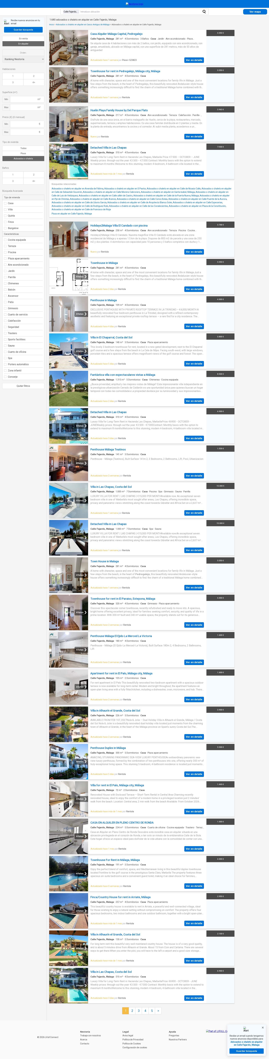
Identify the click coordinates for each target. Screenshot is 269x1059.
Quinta (11, 215)
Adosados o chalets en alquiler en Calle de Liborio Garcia (79, 202)
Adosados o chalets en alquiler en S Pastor (125, 188)
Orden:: (23, 53)
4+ (34, 82)
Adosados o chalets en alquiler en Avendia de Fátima (77, 188)
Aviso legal (128, 1035)
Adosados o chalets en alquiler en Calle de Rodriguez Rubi (80, 206)
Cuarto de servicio (18, 314)
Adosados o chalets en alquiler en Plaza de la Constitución (197, 206)
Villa (10, 209)
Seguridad (13, 327)
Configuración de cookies (135, 1047)
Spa (10, 358)
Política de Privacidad (133, 1039)
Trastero (12, 333)
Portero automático (18, 364)
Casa (10, 203)
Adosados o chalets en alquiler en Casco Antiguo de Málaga (83, 24)
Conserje (13, 376)
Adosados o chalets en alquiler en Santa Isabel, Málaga (168, 192)
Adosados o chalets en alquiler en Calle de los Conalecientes (138, 206)
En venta (23, 38)
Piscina (12, 252)
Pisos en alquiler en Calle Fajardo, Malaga (72, 213)
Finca (11, 221)
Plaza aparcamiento (18, 258)
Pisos (23, 153)
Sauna (11, 345)
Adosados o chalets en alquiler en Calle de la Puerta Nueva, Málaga (166, 195)
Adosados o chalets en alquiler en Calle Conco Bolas (142, 199)
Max (6, 107)
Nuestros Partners (178, 1039)
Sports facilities (16, 339)
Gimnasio (13, 308)
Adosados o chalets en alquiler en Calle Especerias (197, 202)
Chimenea (13, 283)
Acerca (83, 1039)
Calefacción (14, 320)
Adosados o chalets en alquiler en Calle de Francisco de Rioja (81, 209)
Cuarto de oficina (17, 351)
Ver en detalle (194, 60)
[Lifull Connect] (220, 1040)
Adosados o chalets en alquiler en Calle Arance (93, 199)
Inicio (51, 24)
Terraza (12, 246)
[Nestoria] (134, 3)
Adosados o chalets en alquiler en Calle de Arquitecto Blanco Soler (139, 202)
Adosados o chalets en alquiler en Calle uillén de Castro (105, 195)
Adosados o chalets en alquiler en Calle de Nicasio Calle (174, 188)
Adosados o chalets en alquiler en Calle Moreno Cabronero (111, 192)
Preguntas (174, 1035)
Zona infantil (14, 370)
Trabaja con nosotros (90, 1035)
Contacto (84, 1043)
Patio (11, 302)
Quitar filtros (23, 385)
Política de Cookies (132, 1043)
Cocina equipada (17, 239)
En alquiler (23, 43)
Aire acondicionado (18, 264)
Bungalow (13, 228)
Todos (23, 148)
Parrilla (12, 277)
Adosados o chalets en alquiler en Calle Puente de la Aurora (197, 199)
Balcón (11, 289)
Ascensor (13, 295)
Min (6, 99)
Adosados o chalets (23, 158)
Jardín (11, 270)
